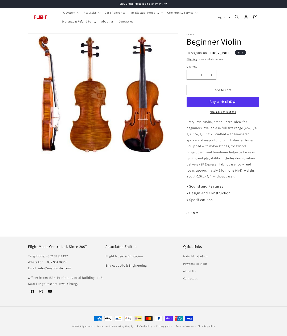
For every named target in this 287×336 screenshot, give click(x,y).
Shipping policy (206, 326)
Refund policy (144, 326)
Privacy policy (164, 326)
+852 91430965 (56, 262)
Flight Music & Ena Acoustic (96, 326)
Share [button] (195, 213)
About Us (189, 271)
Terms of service (185, 326)
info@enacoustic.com (54, 268)
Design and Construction (209, 192)
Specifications (200, 199)
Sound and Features (205, 186)
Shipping (192, 59)
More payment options (223, 111)
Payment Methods (195, 264)
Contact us (190, 278)
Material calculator (196, 256)
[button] (70, 12)
